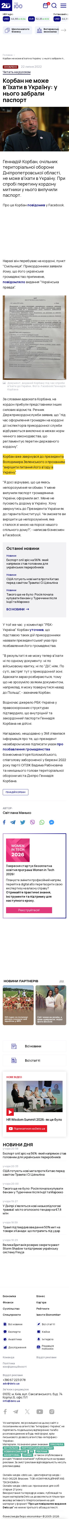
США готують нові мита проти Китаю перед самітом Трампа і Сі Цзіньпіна (32, 581)
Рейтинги (42, 1308)
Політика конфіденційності (15, 1365)
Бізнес (40, 1296)
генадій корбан (15, 792)
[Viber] (32, 822)
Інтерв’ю (48, 1339)
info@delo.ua (11, 1401)
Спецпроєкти (12, 1314)
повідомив (36, 205)
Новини (11, 555)
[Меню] (63, 6)
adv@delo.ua (11, 1383)
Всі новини (15, 609)
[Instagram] (51, 1411)
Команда (8, 1357)
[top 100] (18, 5)
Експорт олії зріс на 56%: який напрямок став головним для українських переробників (27, 563)
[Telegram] (13, 822)
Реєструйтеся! (29, 910)
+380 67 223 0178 (14, 1380)
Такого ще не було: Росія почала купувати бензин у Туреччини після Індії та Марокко (31, 598)
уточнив (37, 629)
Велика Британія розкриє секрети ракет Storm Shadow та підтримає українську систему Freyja (31, 1248)
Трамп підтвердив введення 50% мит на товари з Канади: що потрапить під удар (31, 1229)
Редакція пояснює (48, 1347)
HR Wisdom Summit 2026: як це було (34, 1119)
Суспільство (11, 1308)
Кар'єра (41, 1302)
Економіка (9, 1296)
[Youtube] (39, 1411)
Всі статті (32, 1060)
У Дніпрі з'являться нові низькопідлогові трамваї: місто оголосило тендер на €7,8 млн (32, 1209)
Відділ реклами (46, 1357)
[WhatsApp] (42, 822)
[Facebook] (4, 822)
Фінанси (8, 1302)
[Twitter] (22, 822)
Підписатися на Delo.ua (29, 1128)
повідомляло (14, 282)
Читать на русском (17, 72)
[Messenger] (51, 822)
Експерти (14, 1331)
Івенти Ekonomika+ (48, 1314)
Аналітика (15, 1339)
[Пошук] (54, 5)
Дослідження (17, 1347)
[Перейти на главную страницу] (6, 5)
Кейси (46, 1331)
